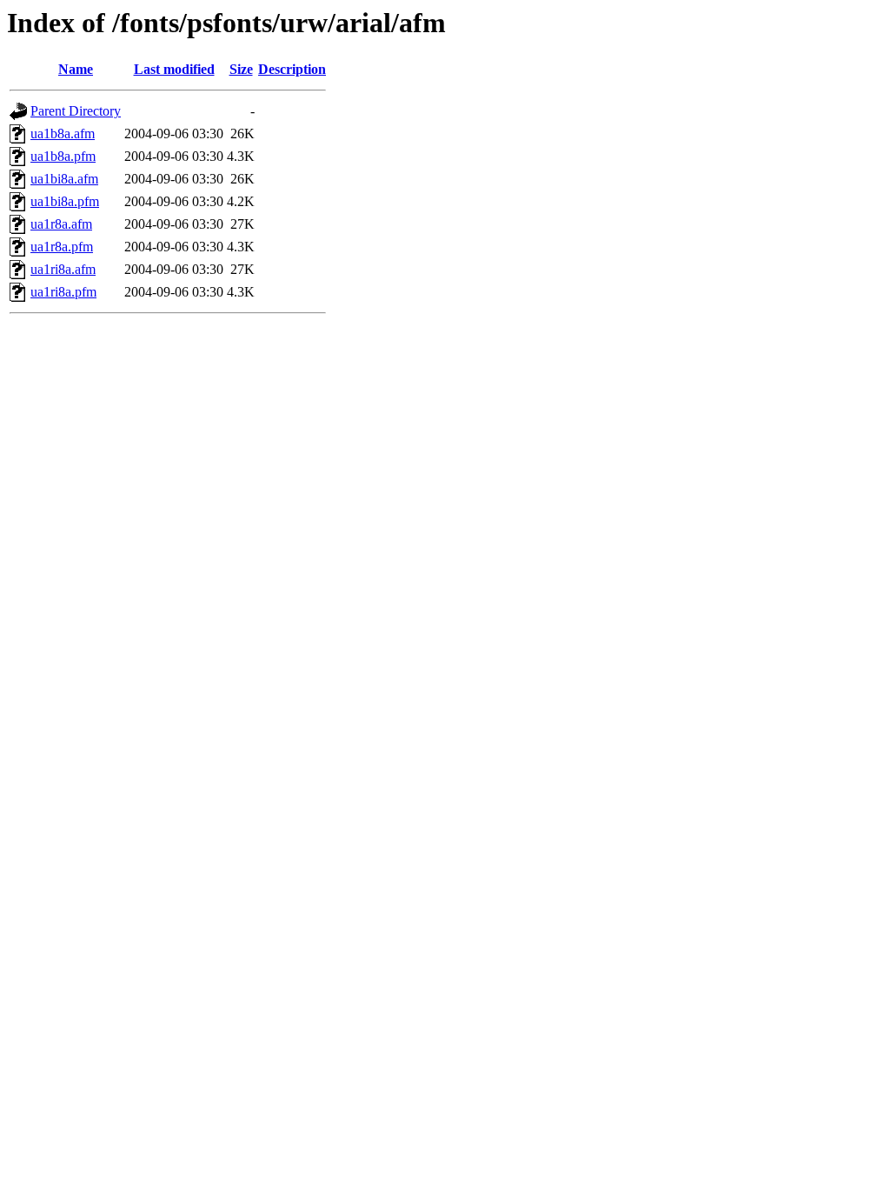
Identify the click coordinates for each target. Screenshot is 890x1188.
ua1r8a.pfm (61, 246)
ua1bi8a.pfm (64, 201)
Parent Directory (75, 110)
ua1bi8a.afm (64, 178)
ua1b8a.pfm (63, 156)
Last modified (174, 69)
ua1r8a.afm (61, 224)
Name (75, 69)
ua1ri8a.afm (63, 269)
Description (292, 69)
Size (241, 69)
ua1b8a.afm (62, 133)
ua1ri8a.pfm (63, 291)
